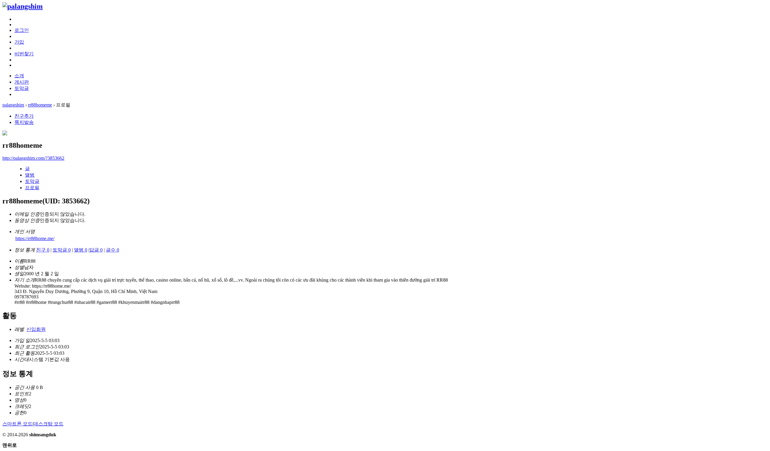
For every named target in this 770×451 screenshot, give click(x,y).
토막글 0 (62, 249)
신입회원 (36, 329)
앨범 (30, 175)
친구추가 (24, 116)
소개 (19, 75)
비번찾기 (24, 53)
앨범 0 (80, 249)
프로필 (32, 187)
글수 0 (112, 249)
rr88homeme (40, 104)
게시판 (21, 82)
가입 (19, 42)
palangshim (13, 104)
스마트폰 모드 (17, 423)
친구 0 (42, 249)
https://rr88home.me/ (34, 238)
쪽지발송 (24, 122)
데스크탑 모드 (48, 423)
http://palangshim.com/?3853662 (33, 158)
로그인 (21, 30)
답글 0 (96, 249)
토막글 (21, 88)
